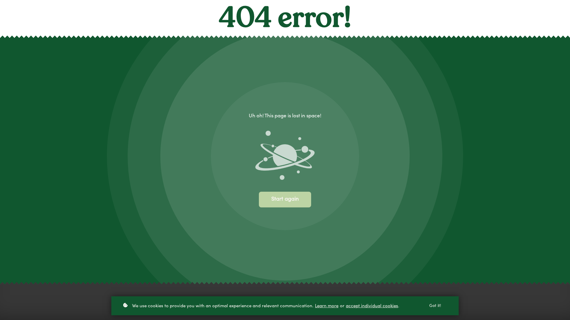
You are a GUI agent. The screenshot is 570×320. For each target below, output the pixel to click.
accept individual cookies (372, 306)
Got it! (435, 306)
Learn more (326, 306)
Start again (285, 199)
